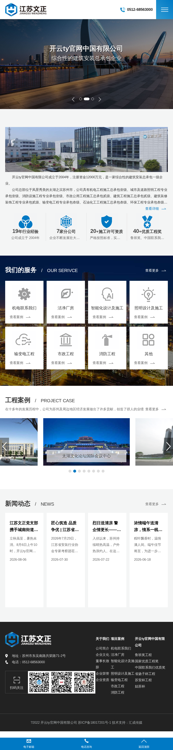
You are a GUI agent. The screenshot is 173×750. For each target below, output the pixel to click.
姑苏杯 (140, 686)
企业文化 (102, 654)
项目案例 (117, 639)
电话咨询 (86, 746)
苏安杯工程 (143, 680)
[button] (80, 99)
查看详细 (152, 208)
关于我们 (102, 639)
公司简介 (102, 648)
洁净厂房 (117, 654)
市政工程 (117, 686)
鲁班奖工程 (143, 655)
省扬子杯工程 (145, 674)
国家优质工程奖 (147, 661)
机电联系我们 (121, 648)
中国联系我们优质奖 (150, 667)
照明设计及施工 (122, 673)
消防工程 (117, 692)
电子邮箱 (28, 746)
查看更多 (152, 270)
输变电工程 (119, 680)
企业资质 (102, 680)
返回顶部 (144, 746)
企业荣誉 (102, 673)
